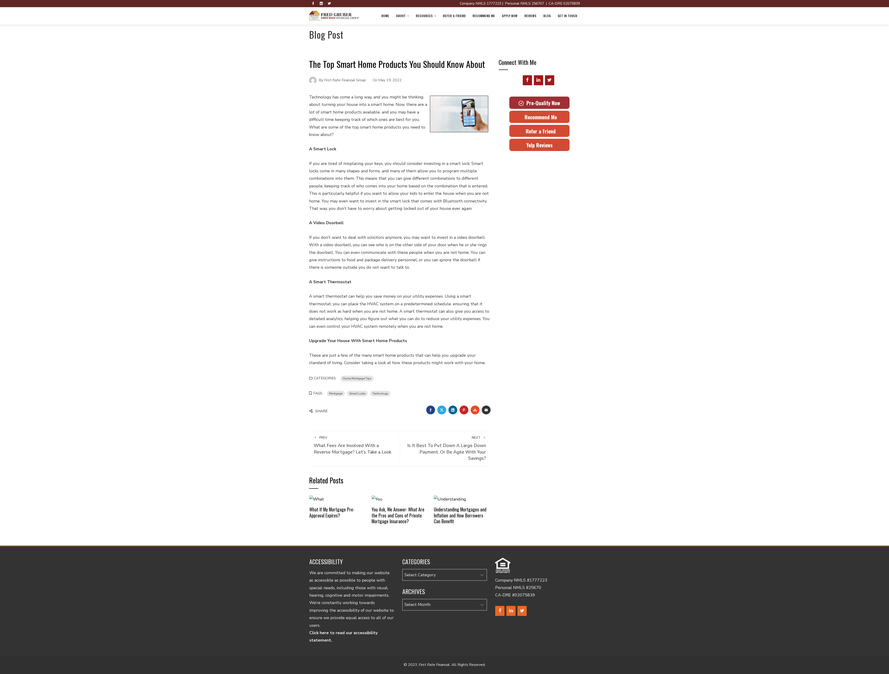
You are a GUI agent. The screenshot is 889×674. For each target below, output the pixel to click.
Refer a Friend (454, 15)
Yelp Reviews (539, 145)
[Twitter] (549, 80)
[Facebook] (527, 80)
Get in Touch (567, 15)
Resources (424, 15)
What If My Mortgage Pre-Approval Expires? (331, 512)
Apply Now (509, 15)
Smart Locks (357, 393)
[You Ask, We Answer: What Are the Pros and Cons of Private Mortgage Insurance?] (377, 499)
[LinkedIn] (538, 80)
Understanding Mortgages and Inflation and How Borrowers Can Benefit (460, 515)
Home (385, 15)
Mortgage (335, 393)
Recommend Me (484, 15)
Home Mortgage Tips (357, 378)
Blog (547, 15)
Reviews (530, 15)
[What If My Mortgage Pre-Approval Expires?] (316, 499)
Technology (380, 393)
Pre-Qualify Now (542, 103)
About (401, 15)
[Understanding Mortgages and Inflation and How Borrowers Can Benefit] (450, 499)
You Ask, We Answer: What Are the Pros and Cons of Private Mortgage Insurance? (398, 515)
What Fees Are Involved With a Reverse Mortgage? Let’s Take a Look (352, 445)
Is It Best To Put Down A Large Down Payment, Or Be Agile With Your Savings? (446, 448)
